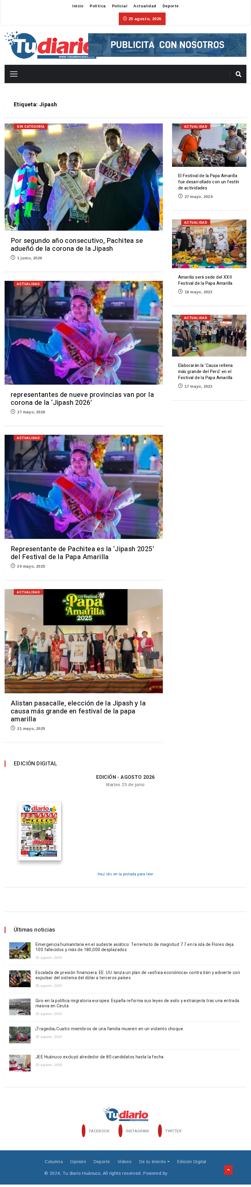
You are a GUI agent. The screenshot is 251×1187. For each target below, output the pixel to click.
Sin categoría (30, 126)
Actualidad (144, 6)
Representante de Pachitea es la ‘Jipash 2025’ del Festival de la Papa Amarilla (82, 553)
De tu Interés (152, 1161)
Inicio (77, 6)
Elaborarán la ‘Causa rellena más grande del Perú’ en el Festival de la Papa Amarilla (205, 371)
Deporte (171, 6)
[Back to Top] (228, 1170)
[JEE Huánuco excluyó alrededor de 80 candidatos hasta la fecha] (20, 1063)
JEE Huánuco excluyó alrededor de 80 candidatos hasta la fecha (99, 1057)
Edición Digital (191, 1161)
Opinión (78, 1161)
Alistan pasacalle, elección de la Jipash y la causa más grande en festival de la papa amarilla (78, 711)
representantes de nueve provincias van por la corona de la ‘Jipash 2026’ (82, 399)
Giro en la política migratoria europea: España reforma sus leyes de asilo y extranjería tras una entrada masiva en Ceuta (137, 1003)
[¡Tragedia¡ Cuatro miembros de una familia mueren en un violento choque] (20, 1035)
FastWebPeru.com (188, 1173)
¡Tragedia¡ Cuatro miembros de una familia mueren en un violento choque (110, 1029)
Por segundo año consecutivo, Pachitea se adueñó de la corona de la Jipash (77, 245)
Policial (119, 6)
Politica (98, 6)
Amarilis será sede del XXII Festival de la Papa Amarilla (205, 280)
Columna (54, 1161)
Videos (125, 1161)
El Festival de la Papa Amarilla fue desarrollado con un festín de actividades (208, 182)
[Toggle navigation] (11, 74)
